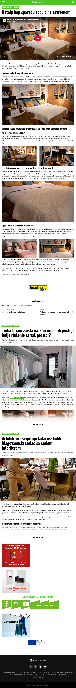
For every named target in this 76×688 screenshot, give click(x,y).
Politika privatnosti (39, 677)
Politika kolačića (63, 675)
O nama (37, 675)
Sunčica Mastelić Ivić (17, 398)
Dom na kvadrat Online (9, 672)
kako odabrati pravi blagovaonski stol (52, 504)
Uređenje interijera (43, 672)
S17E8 (21, 305)
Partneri (33, 672)
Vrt (11, 675)
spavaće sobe (28, 305)
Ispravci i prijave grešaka (48, 675)
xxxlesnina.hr (38, 301)
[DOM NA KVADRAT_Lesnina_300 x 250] (16, 566)
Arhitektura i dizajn (57, 672)
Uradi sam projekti (19, 675)
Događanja (30, 675)
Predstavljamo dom (23, 672)
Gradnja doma (69, 672)
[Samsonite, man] (16, 636)
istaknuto (15, 305)
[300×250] (16, 592)
